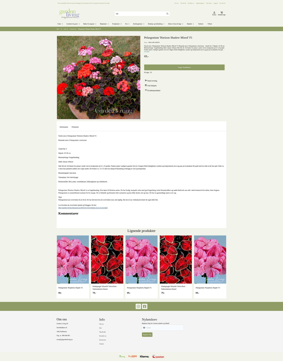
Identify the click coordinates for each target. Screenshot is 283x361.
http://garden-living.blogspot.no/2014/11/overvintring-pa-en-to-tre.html (82, 208)
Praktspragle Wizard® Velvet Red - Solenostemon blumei (105, 287)
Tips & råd (183, 3)
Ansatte (101, 344)
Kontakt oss (191, 3)
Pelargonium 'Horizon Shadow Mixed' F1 (89, 29)
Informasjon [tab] (64, 127)
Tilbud (210, 24)
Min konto (209, 3)
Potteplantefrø (73, 29)
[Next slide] (223, 267)
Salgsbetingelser (200, 3)
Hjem (58, 29)
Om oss (177, 3)
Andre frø (66, 29)
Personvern (223, 3)
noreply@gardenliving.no (65, 339)
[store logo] (69, 13)
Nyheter (200, 24)
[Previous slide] (60, 267)
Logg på (215, 3)
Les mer (146, 51)
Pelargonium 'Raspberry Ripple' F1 (70, 288)
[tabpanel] (73, 266)
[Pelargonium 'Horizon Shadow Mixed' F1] (98, 77)
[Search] (167, 13)
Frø (61, 29)
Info (100, 328)
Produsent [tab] (75, 127)
